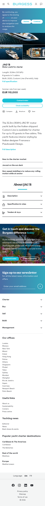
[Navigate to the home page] (22, 4)
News (4, 426)
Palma (4, 359)
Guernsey (6, 386)
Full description (9, 149)
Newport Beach (8, 388)
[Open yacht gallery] (17, 49)
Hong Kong (6, 356)
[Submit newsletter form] (40, 286)
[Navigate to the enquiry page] (41, 4)
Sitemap (22, 494)
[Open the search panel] (8, 4)
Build (4, 320)
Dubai (4, 354)
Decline (26, 21)
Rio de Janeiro (8, 380)
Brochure (22, 111)
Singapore (6, 365)
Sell (4, 313)
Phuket (5, 367)
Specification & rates (16, 204)
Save (33, 111)
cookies (7, 18)
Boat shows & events (10, 429)
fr (31, 476)
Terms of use (22, 497)
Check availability (22, 106)
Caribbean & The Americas (14, 442)
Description (12, 196)
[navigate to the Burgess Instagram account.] (19, 486)
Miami (4, 351)
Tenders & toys (14, 212)
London (5, 343)
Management (8, 327)
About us (5, 403)
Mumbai (5, 375)
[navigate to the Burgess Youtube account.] (31, 486)
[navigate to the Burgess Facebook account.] (13, 486)
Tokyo (4, 370)
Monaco (5, 346)
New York (6, 349)
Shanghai (6, 378)
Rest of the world (10, 453)
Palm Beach (7, 391)
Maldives (5, 456)
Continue (37, 21)
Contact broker (22, 100)
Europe (5, 461)
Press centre (7, 411)
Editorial (5, 424)
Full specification (9, 81)
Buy (4, 306)
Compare (9, 111)
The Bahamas (7, 448)
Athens (5, 362)
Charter (5, 299)
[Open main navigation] (3, 4)
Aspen (4, 383)
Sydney (5, 373)
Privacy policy (22, 491)
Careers (5, 409)
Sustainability (7, 406)
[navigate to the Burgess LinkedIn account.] (25, 486)
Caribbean (6, 445)
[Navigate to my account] (36, 4)
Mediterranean (8, 464)
